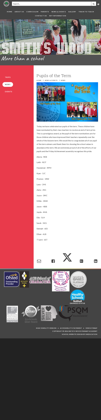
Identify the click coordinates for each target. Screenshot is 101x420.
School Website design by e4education (79, 334)
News (63, 80)
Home (39, 80)
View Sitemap (91, 328)
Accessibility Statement (71, 328)
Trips (8, 77)
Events (8, 92)
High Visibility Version (46, 328)
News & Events (51, 80)
